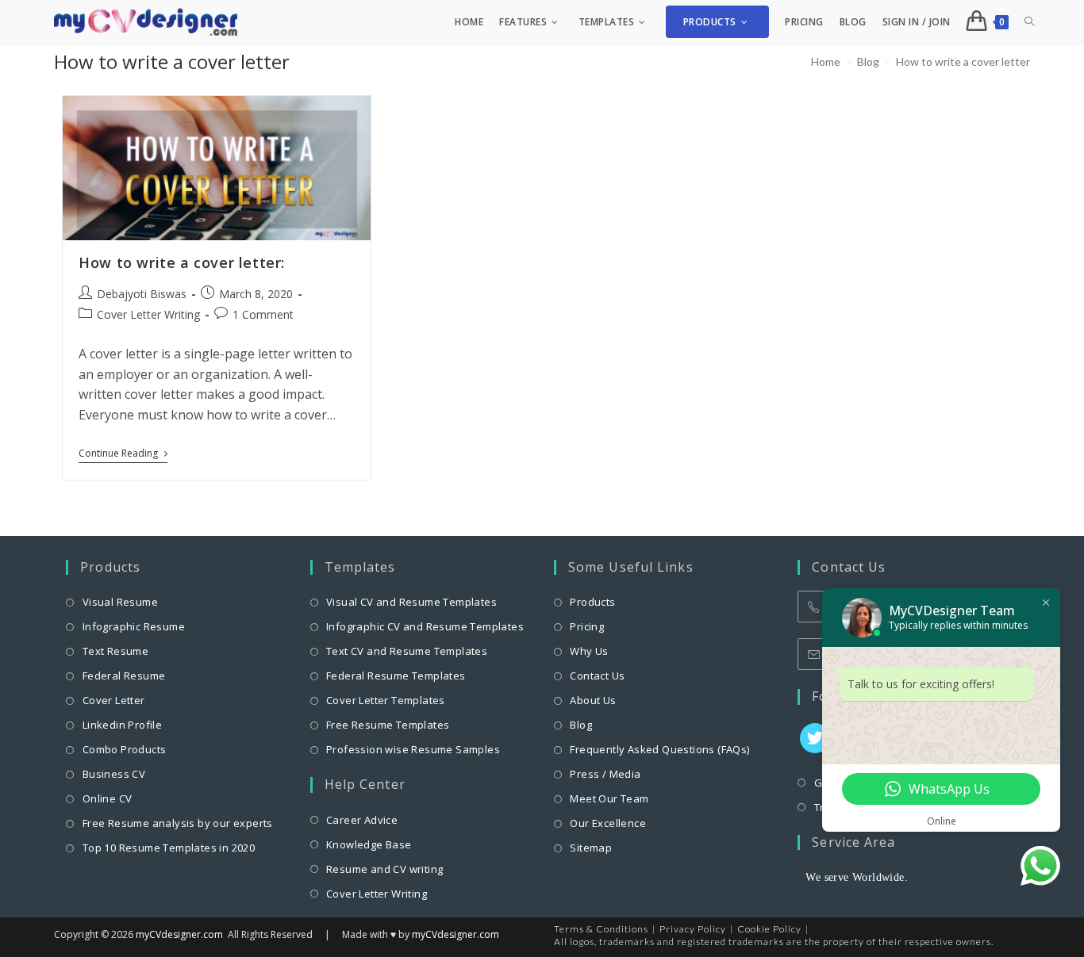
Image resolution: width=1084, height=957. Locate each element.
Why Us (589, 651)
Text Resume (115, 651)
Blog (581, 725)
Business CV (114, 774)
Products (592, 602)
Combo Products (124, 749)
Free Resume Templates (387, 725)
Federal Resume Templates (396, 675)
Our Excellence (608, 823)
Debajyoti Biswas (141, 293)
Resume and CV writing (384, 869)
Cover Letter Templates (385, 700)
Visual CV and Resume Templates (411, 602)
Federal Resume (124, 675)
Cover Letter (113, 700)
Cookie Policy (769, 929)
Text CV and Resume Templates (406, 651)
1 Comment (263, 314)
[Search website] (1029, 22)
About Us (593, 700)
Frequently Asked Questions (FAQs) (659, 749)
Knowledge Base (369, 844)
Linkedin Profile (122, 725)
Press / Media (605, 774)
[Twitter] (815, 738)
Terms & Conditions (601, 929)
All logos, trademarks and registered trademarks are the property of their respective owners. (774, 941)
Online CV (107, 798)
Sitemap (591, 847)
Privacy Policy (692, 929)
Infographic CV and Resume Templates (425, 626)
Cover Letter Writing (148, 314)
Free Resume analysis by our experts (177, 823)
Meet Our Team (609, 798)
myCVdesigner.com (179, 934)
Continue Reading (123, 455)
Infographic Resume (134, 626)
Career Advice (362, 820)
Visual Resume (120, 602)
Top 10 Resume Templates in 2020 (169, 847)
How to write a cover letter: (182, 262)
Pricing (587, 626)
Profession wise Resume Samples (413, 749)
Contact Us (597, 675)
